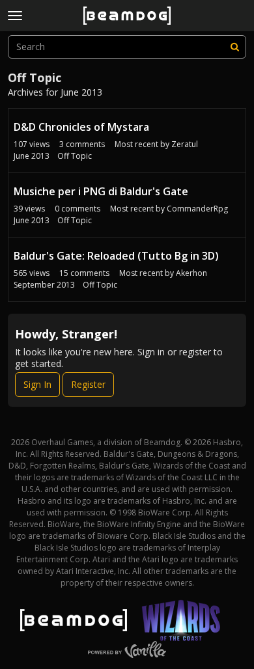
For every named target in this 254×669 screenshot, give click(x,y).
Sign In (37, 384)
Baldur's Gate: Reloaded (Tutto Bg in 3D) (116, 256)
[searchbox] (127, 47)
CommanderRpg (197, 208)
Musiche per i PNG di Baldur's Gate (101, 191)
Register (88, 384)
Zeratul (184, 144)
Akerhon (191, 273)
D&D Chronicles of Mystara (81, 127)
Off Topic (74, 155)
